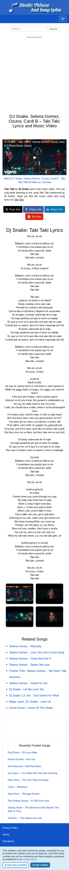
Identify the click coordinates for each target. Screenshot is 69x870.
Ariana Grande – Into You (21, 759)
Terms (6, 834)
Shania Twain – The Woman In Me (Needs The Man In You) (33, 809)
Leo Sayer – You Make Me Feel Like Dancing (32, 773)
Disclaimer (8, 841)
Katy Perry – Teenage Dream (24, 793)
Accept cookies (40, 865)
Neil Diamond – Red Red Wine (24, 766)
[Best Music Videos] (34, 7)
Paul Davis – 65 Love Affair (22, 752)
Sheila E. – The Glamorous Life (25, 818)
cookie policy (30, 859)
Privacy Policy (10, 827)
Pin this (36, 216)
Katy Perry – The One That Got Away (28, 779)
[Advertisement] (34, 73)
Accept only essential (16, 865)
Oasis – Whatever (17, 786)
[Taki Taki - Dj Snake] (19, 594)
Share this (35, 209)
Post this (14, 209)
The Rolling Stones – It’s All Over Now (28, 800)
